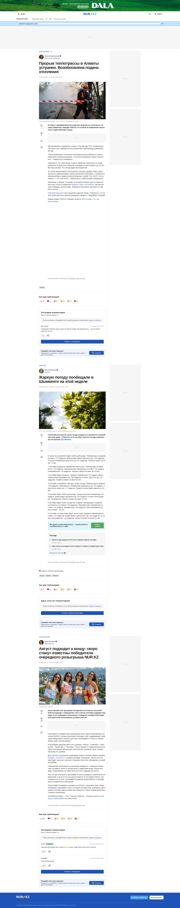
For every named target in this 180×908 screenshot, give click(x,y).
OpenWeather (66, 439)
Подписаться (97, 525)
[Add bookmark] (41, 147)
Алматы (42, 287)
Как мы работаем (44, 637)
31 (43, 818)
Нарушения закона (38, 19)
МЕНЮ (23, 14)
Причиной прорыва (55, 193)
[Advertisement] (90, 37)
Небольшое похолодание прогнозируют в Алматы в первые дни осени (78, 546)
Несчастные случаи (60, 19)
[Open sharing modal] (41, 140)
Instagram (98, 353)
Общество (42, 365)
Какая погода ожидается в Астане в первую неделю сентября (74, 540)
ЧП (46, 19)
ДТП (50, 19)
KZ (150, 14)
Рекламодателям (156, 897)
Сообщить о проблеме (139, 897)
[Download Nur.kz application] (90, 5)
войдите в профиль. (95, 320)
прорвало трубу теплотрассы (82, 185)
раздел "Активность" (57, 758)
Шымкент (55, 575)
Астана (42, 575)
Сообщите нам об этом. (77, 278)
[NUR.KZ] (90, 14)
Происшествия (22, 19)
